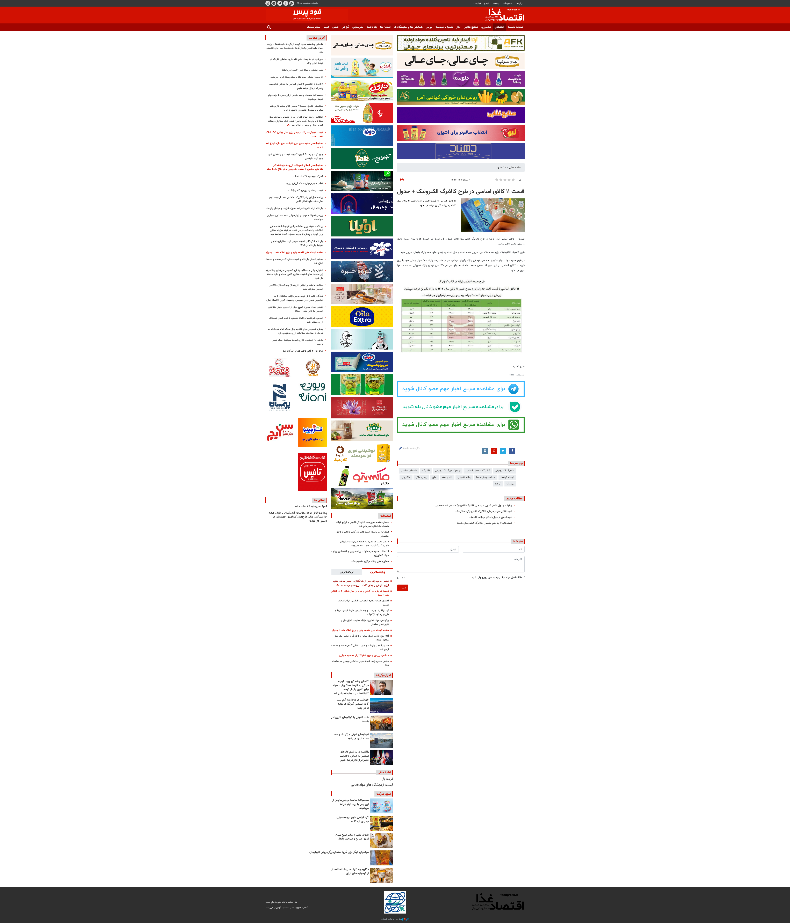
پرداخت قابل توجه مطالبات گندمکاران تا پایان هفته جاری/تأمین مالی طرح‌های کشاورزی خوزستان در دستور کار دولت (297, 517)
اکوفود (498, 484)
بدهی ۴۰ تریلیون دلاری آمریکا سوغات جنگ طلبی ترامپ (297, 342)
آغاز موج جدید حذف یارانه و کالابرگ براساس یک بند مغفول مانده (362, 638)
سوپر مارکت (313, 27)
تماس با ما (507, 3)
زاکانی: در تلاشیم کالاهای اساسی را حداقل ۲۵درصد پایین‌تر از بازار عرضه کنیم (354, 756)
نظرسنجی (357, 27)
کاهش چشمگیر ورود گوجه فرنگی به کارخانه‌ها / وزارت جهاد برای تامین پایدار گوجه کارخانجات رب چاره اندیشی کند (350, 687)
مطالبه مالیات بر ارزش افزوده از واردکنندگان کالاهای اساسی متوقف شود (296, 287)
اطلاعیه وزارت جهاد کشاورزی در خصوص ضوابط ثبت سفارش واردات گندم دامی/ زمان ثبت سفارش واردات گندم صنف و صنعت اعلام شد (295, 121)
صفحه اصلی (515, 167)
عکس (335, 27)
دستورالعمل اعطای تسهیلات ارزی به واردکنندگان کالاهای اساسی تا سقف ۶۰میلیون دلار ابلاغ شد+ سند (295, 167)
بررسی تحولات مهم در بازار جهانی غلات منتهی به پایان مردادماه (295, 217)
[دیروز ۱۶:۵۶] (381, 723)
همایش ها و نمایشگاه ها (408, 27)
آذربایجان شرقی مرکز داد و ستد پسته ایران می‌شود (351, 736)
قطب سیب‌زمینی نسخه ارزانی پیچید (304, 183)
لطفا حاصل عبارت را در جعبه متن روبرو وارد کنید (498, 578)
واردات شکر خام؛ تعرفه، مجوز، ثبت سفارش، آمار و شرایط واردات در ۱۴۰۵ (297, 243)
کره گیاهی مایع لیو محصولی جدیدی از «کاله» (353, 819)
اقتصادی (499, 27)
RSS (291, 3)
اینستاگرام (267, 3)
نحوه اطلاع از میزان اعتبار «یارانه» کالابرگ (490, 517)
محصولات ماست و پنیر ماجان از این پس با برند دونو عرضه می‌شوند (350, 804)
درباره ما (519, 3)
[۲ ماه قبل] (381, 823)
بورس (429, 27)
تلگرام (273, 3)
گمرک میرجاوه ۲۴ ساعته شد (308, 176)
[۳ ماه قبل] (381, 840)
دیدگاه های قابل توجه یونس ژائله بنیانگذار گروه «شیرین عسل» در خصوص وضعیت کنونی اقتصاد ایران (294, 298)
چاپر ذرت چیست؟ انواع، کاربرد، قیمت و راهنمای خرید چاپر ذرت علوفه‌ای (295, 156)
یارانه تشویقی (464, 477)
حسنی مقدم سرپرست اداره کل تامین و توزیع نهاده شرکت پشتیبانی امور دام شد (362, 524)
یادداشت (372, 27)
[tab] (377, 571)
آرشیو (486, 3)
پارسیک (510, 484)
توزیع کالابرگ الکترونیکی (447, 471)
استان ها (385, 27)
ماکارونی (406, 477)
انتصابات (385, 515)
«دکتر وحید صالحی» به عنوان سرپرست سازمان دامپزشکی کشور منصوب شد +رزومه (364, 544)
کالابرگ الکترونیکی (504, 471)
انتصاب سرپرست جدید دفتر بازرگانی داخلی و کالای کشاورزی (362, 534)
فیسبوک (285, 3)
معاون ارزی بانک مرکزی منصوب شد (370, 561)
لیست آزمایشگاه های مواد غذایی (372, 785)
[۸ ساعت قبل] (381, 687)
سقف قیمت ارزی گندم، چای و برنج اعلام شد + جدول (360, 630)
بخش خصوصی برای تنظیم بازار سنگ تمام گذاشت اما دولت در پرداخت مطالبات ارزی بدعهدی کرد (295, 331)
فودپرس (502, 15)
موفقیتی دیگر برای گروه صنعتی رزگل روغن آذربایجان (339, 852)
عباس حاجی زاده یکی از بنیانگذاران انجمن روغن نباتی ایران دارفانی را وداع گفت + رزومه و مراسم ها (361, 583)
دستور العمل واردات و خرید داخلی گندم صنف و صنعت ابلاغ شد (360, 648)
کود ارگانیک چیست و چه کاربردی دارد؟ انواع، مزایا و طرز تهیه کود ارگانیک (362, 613)
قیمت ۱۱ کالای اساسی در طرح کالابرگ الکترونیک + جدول (461, 191)
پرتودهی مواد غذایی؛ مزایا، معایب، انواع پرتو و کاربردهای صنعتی (365, 622)
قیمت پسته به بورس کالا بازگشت (305, 190)
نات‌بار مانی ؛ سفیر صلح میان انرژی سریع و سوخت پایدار (352, 837)
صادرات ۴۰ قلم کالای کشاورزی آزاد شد (303, 351)
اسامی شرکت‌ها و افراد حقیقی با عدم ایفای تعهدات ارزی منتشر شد (296, 320)
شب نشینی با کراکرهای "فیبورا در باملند (350, 719)
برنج (434, 477)
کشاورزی (486, 27)
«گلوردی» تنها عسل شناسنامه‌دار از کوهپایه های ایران (350, 871)
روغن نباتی (421, 477)
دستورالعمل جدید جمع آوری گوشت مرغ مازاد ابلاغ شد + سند (294, 145)
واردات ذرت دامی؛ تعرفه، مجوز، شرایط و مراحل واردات (294, 208)
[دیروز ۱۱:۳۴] (381, 740)
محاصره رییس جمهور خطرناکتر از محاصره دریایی (364, 655)
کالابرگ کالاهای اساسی (478, 471)
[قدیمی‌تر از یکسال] (381, 875)
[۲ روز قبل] (381, 757)
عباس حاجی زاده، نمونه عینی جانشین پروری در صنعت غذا (360, 663)
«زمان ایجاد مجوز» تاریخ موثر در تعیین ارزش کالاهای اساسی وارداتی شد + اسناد (295, 309)
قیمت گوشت (507, 477)
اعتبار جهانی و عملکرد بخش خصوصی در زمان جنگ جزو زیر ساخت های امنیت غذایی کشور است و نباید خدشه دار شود (294, 274)
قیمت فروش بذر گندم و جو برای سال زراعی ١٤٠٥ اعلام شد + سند (360, 593)
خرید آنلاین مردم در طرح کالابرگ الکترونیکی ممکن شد (483, 511)
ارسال (403, 588)
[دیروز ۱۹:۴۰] (381, 705)
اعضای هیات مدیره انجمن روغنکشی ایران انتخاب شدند (363, 603)
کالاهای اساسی (409, 471)
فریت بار (387, 779)
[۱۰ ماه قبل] (381, 857)
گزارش (345, 27)
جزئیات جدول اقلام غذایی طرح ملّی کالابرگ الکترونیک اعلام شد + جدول (474, 506)
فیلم (326, 27)
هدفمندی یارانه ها (485, 477)
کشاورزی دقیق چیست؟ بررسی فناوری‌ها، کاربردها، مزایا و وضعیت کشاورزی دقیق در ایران (296, 108)
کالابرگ (426, 471)
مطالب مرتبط (514, 498)
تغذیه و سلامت (444, 27)
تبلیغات (477, 3)
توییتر (279, 3)
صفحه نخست (515, 27)
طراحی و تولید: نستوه (391, 919)
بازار (458, 27)
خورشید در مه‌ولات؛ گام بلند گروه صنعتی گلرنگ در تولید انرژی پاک (353, 704)
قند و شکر (447, 477)
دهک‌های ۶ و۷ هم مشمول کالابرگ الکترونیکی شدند (484, 523)
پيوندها (496, 3)
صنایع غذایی (471, 27)
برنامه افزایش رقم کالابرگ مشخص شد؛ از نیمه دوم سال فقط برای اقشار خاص (296, 199)
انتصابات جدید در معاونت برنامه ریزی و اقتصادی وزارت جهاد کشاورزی (360, 553)
